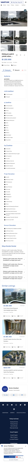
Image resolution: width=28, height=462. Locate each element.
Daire (8, 5)
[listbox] (14, 412)
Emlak (4, 5)
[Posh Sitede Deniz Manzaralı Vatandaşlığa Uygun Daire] (14, 303)
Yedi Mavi (23, 5)
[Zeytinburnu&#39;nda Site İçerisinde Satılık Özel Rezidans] (14, 365)
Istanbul (17, 5)
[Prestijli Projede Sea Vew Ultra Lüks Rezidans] (14, 334)
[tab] (7, 70)
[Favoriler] (17, 55)
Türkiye (12, 5)
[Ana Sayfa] (1, 5)
